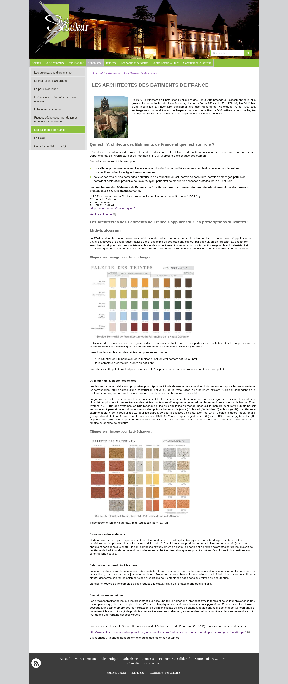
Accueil (36, 62)
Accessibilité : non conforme (164, 672)
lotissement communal (48, 109)
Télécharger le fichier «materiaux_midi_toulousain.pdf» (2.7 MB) (129, 522)
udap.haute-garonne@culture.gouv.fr (113, 208)
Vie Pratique (76, 62)
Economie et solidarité (134, 62)
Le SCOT (40, 138)
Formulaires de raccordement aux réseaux (55, 99)
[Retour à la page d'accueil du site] (51, 27)
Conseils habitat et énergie (50, 146)
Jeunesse (111, 62)
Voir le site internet (101, 214)
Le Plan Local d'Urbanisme (51, 81)
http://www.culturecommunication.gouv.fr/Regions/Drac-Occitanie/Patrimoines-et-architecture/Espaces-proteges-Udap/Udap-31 (168, 632)
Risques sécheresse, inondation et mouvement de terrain (55, 119)
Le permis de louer (46, 89)
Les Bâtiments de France (49, 129)
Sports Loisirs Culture (165, 62)
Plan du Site (137, 672)
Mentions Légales (116, 672)
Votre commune (55, 62)
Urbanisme (94, 62)
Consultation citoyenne (197, 62)
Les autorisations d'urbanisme (53, 72)
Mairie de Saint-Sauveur (124, 8)
